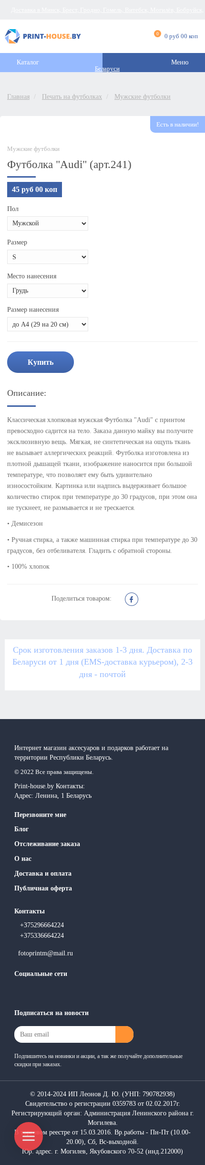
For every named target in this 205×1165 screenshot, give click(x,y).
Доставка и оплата (43, 873)
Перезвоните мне (40, 814)
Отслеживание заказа (47, 843)
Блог (21, 829)
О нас (22, 858)
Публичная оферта (43, 888)
